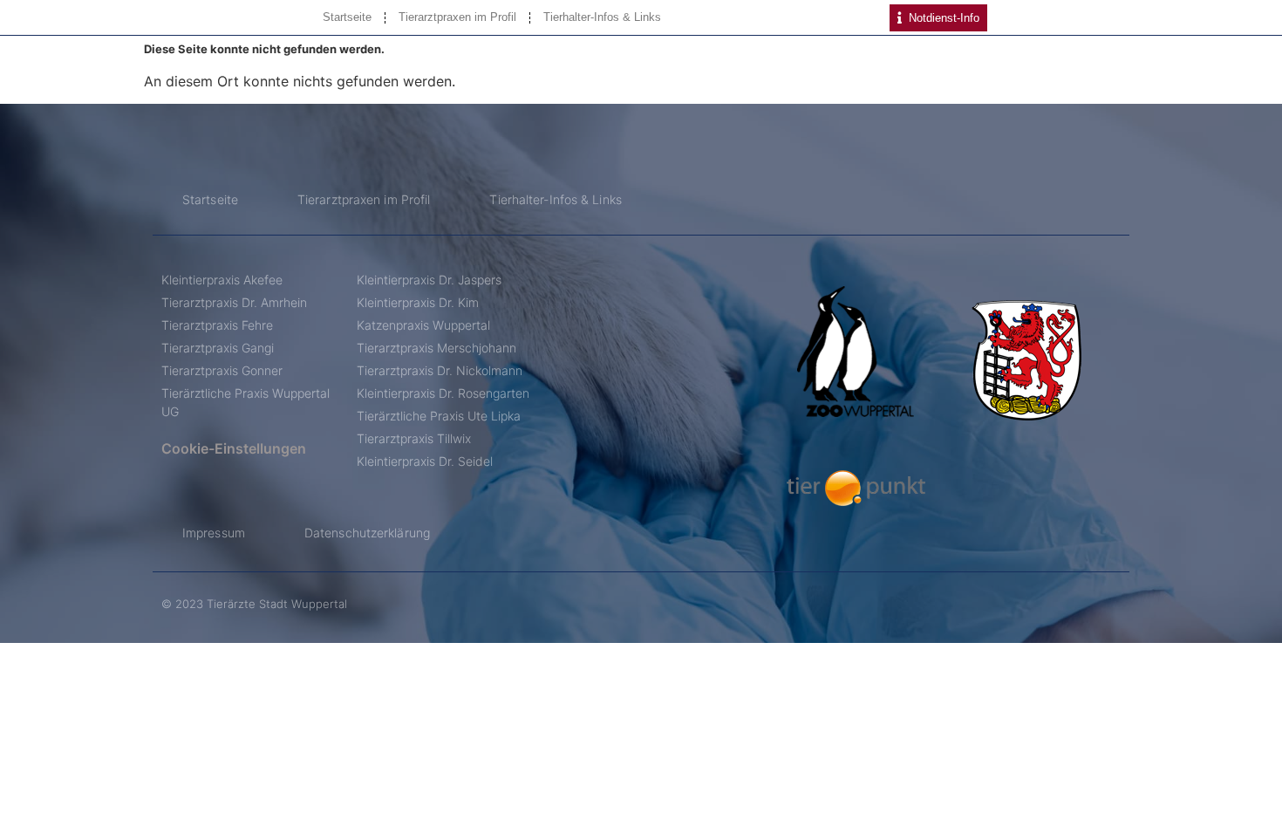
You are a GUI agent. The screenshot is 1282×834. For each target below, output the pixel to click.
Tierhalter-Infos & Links (602, 17)
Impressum (213, 532)
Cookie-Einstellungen (233, 448)
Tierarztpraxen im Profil (457, 17)
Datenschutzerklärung (367, 532)
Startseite (347, 17)
